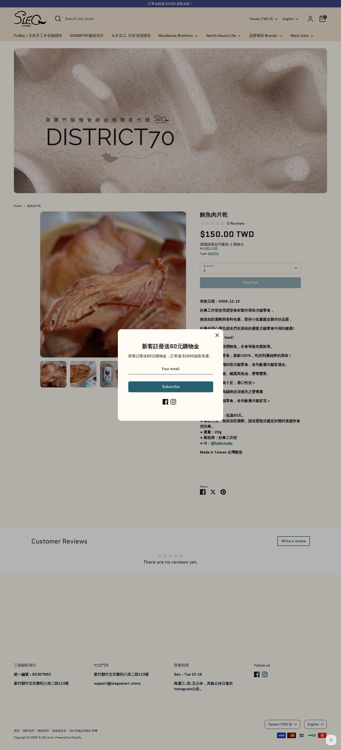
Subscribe (171, 386)
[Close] (217, 335)
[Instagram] (173, 402)
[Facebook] (165, 402)
